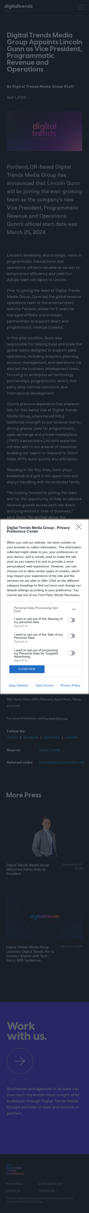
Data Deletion (19, 685)
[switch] (71, 620)
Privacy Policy (70, 685)
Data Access (44, 685)
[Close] (80, 528)
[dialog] (44, 606)
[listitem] (44, 609)
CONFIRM (26, 669)
